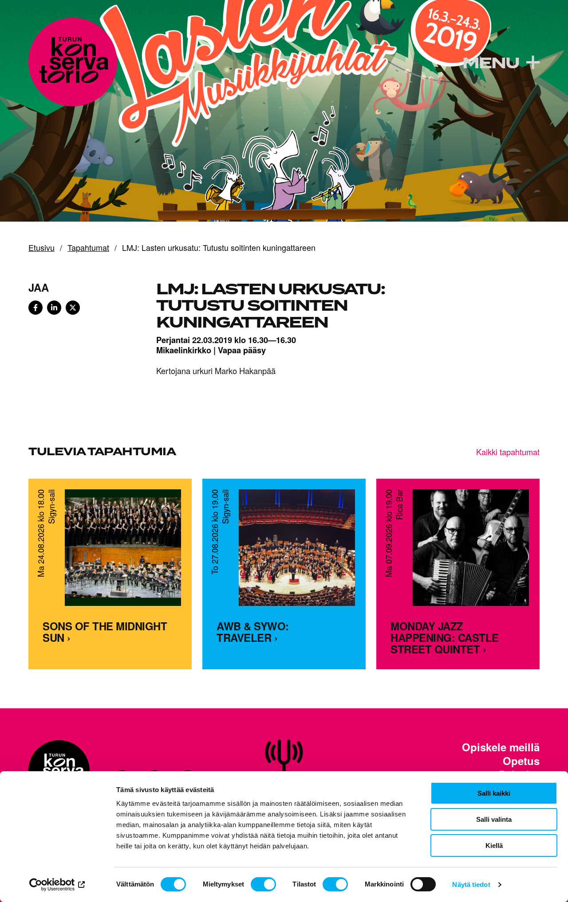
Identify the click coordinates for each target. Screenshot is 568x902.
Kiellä (494, 845)
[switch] (263, 884)
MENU (490, 63)
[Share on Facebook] (35, 308)
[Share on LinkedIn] (54, 308)
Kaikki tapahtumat (508, 451)
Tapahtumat (88, 248)
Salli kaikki (493, 793)
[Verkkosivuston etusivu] (72, 62)
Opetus (521, 761)
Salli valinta (494, 819)
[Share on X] (73, 308)
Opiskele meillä (501, 747)
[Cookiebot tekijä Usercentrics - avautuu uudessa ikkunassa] (57, 884)
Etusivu (41, 248)
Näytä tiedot (471, 884)
